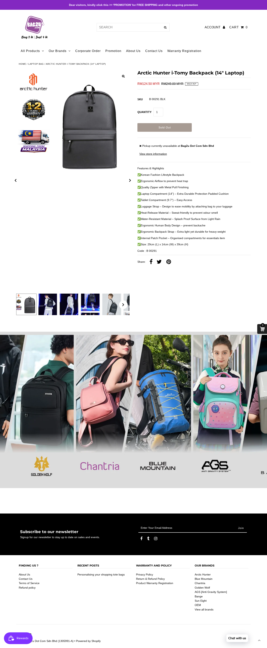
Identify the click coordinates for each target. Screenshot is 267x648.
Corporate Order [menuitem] (88, 51)
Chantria (200, 583)
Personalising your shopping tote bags (101, 574)
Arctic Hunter (203, 574)
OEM (198, 605)
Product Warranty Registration (154, 583)
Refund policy (27, 587)
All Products (30, 51)
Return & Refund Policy (150, 578)
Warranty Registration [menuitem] (184, 51)
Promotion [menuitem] (113, 51)
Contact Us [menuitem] (154, 51)
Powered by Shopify (88, 641)
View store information (153, 153)
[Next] (130, 180)
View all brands (204, 609)
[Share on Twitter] (159, 262)
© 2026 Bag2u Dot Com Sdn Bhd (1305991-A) (44, 641)
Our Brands (57, 51)
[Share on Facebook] (151, 262)
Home (22, 64)
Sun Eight (201, 600)
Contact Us (25, 578)
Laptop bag (36, 64)
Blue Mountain (203, 578)
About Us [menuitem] (133, 51)
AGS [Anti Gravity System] (211, 591)
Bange (199, 596)
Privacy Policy (144, 574)
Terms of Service (29, 583)
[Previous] (15, 180)
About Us (24, 574)
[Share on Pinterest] (168, 262)
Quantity (144, 112)
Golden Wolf (202, 587)
